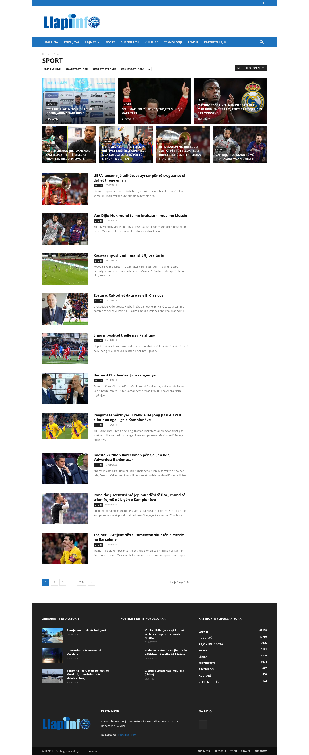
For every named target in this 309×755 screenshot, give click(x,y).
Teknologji (173, 42)
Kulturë (151, 42)
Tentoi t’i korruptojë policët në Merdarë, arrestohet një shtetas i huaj (88, 674)
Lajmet (90, 42)
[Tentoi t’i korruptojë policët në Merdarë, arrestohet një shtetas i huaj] (52, 676)
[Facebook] (263, 3)
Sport (110, 42)
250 (81, 582)
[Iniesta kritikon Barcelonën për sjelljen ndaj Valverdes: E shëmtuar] (65, 468)
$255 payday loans (104, 69)
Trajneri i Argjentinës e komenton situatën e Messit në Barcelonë (139, 537)
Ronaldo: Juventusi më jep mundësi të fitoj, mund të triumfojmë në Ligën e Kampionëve (139, 497)
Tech (233, 751)
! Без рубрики (52, 69)
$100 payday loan (77, 69)
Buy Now (260, 751)
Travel (245, 751)
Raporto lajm (215, 42)
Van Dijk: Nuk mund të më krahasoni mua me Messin (140, 215)
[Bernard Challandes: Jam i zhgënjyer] (65, 388)
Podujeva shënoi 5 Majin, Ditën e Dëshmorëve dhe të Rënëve (166, 652)
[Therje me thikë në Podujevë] (52, 635)
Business (203, 751)
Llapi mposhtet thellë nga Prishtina (124, 335)
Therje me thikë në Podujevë (86, 630)
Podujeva (71, 42)
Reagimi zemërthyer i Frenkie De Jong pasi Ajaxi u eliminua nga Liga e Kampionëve (137, 417)
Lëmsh (193, 42)
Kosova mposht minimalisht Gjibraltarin (129, 255)
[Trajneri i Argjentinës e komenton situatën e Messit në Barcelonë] (65, 548)
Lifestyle (220, 751)
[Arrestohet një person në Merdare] (52, 655)
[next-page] (91, 582)
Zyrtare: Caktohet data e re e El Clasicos (128, 295)
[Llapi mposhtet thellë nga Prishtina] (65, 348)
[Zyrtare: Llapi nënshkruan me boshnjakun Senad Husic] (78, 101)
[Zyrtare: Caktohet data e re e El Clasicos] (65, 309)
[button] (262, 43)
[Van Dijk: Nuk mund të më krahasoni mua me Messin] (240, 147)
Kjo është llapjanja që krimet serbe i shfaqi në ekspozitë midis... (164, 634)
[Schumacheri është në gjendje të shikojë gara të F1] (154, 101)
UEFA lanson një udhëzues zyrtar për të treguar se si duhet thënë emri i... (139, 178)
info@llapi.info (127, 735)
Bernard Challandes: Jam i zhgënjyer (125, 375)
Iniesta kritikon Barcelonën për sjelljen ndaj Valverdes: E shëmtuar (132, 457)
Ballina (51, 42)
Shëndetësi (130, 42)
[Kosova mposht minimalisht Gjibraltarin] (65, 269)
